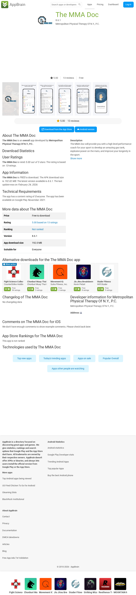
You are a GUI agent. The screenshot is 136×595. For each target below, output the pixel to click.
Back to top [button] (129, 567)
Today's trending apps (55, 358)
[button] (102, 313)
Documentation (9, 530)
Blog (4, 551)
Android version (86, 129)
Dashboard (113, 4)
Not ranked (37, 229)
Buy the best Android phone (60, 475)
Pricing (100, 4)
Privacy (5, 523)
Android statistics (56, 448)
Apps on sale (84, 358)
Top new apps (24, 358)
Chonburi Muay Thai (36, 281)
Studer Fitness (104, 281)
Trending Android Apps (58, 461)
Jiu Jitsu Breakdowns (83, 281)
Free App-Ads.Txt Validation (15, 558)
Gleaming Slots (9, 492)
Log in (128, 4)
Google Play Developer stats (61, 454)
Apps (89, 4)
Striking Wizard (90, 592)
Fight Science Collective (13, 281)
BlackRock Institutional (13, 499)
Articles (5, 544)
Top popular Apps (56, 468)
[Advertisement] (68, 53)
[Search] (79, 4)
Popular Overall (111, 358)
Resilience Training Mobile (105, 592)
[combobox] (64, 4)
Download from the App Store (58, 129)
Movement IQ (57, 281)
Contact (6, 516)
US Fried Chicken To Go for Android (18, 485)
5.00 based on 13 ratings (45, 222)
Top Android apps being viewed (16, 478)
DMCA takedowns (10, 537)
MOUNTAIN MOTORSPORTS (120, 592)
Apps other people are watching (68, 368)
